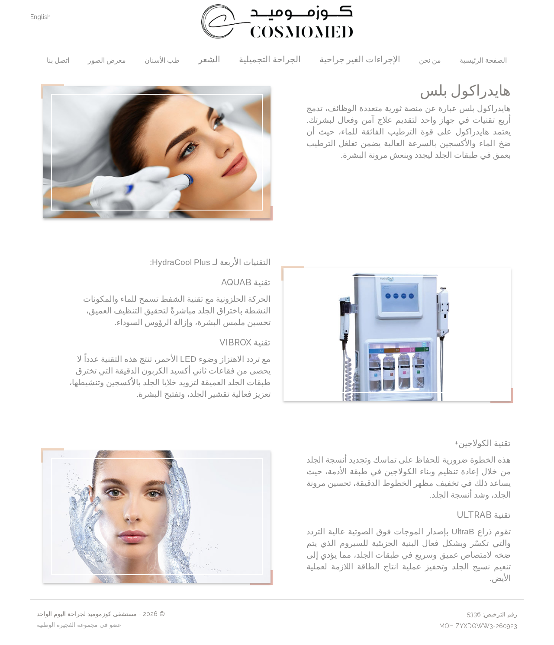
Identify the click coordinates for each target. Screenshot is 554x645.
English (40, 16)
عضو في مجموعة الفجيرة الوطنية (79, 624)
